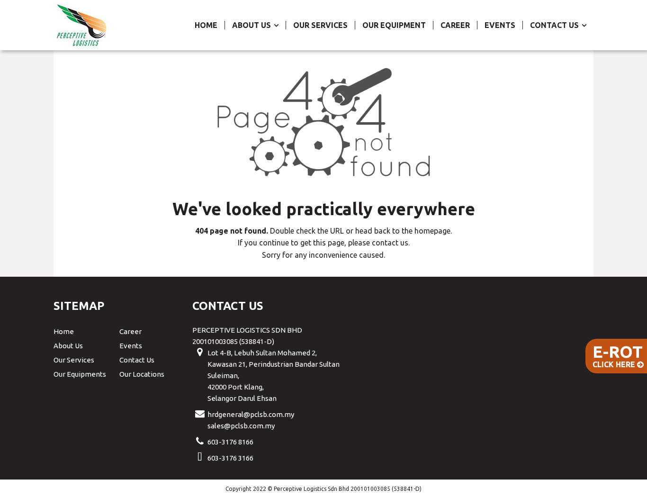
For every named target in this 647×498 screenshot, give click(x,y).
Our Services (320, 25)
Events (500, 25)
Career (455, 25)
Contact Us (555, 25)
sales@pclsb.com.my (241, 426)
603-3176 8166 (230, 442)
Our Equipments (80, 374)
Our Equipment (394, 25)
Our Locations (141, 374)
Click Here (618, 355)
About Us (252, 25)
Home (206, 25)
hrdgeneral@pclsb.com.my (250, 414)
